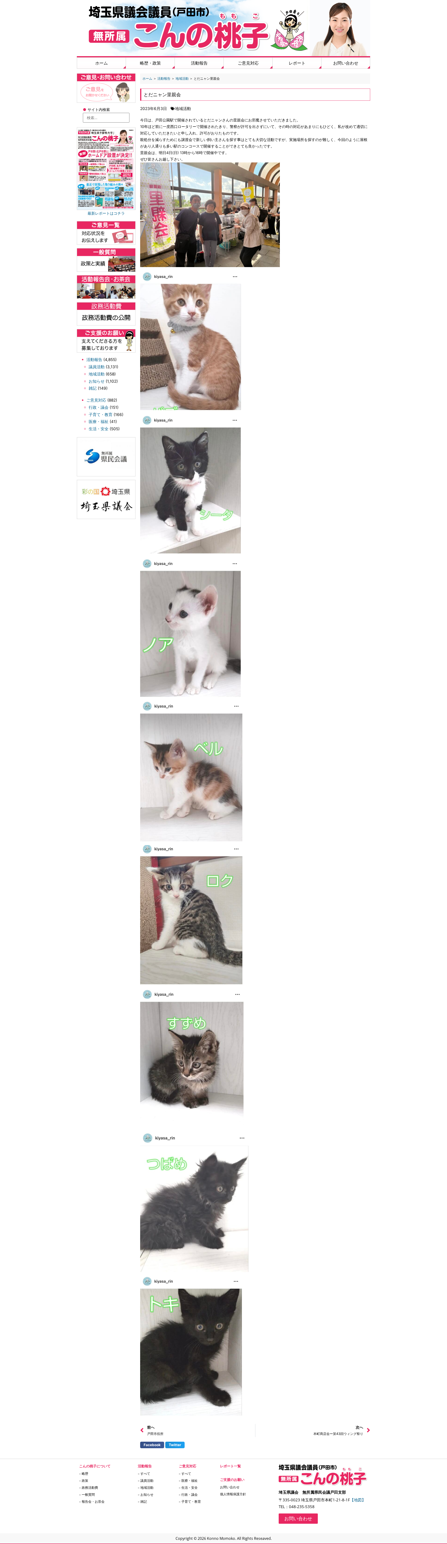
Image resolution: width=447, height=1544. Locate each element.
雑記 (93, 388)
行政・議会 (98, 407)
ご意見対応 (248, 63)
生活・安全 (98, 428)
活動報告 (199, 63)
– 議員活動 (145, 1480)
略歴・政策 (150, 63)
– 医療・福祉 (188, 1480)
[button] (152, 1445)
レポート (297, 63)
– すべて (144, 1473)
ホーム (101, 63)
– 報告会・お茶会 (92, 1501)
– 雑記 (142, 1501)
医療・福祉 (98, 421)
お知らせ (97, 381)
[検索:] (106, 118)
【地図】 (358, 1500)
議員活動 (97, 367)
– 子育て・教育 (190, 1501)
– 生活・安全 (188, 1487)
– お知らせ (145, 1494)
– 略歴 (83, 1473)
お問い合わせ (345, 63)
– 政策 (83, 1480)
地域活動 (97, 374)
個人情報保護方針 (233, 1494)
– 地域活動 (145, 1487)
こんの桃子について (95, 1466)
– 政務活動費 (88, 1487)
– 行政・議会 (188, 1494)
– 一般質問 (87, 1494)
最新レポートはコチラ (106, 213)
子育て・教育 (100, 414)
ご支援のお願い (232, 1479)
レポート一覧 (230, 1466)
